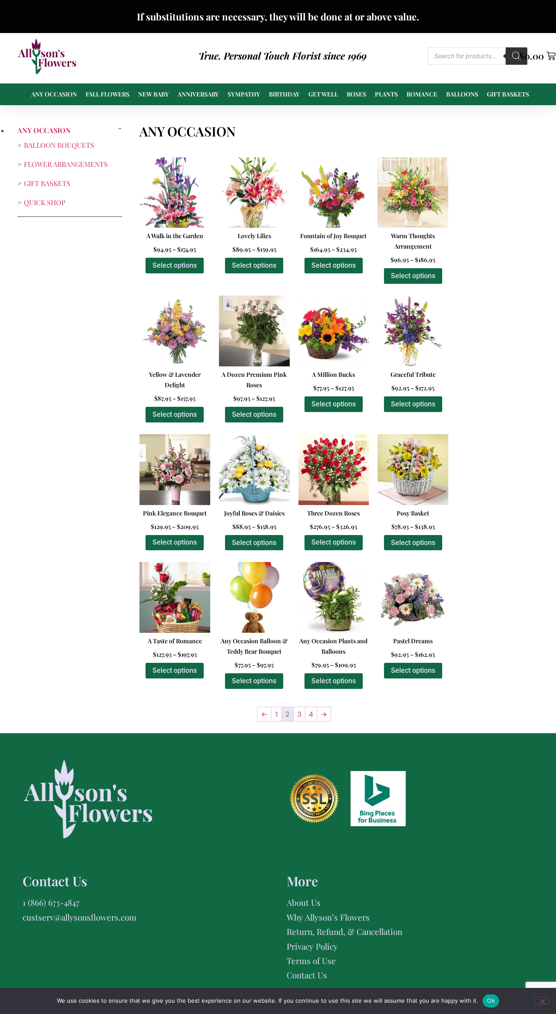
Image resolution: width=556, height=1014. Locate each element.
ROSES (356, 94)
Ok (491, 1000)
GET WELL (323, 94)
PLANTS (386, 94)
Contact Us (307, 975)
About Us (304, 902)
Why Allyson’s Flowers (328, 917)
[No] (542, 1000)
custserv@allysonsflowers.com (79, 917)
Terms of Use (311, 960)
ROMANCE (422, 94)
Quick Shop (44, 202)
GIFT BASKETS (508, 94)
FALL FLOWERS (107, 94)
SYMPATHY (244, 94)
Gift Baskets (47, 183)
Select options (174, 265)
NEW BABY (153, 94)
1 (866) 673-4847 (51, 902)
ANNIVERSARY (198, 94)
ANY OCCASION (54, 94)
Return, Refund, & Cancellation (344, 931)
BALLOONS (462, 94)
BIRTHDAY (284, 94)
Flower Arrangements (66, 164)
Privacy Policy (312, 946)
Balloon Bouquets (59, 145)
